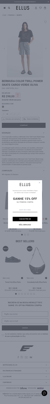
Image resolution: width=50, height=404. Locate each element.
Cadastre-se (25, 219)
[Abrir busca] (9, 8)
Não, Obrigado (25, 225)
